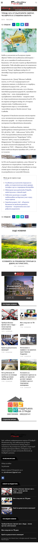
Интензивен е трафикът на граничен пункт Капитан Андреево (28, 351)
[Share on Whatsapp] (18, 24)
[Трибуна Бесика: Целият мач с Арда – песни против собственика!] (9, 314)
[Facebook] (2, 477)
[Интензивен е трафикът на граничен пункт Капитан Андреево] (28, 339)
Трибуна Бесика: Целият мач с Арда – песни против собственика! (8, 326)
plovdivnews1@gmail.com (12, 472)
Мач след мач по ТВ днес (27, 324)
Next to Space (5, 539)
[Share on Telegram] (22, 24)
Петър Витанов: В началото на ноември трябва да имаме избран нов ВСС (9, 376)
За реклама (5, 466)
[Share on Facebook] (13, 24)
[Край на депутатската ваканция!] (9, 339)
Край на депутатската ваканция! (9, 349)
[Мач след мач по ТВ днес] (28, 314)
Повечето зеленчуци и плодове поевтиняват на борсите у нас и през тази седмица (18, 197)
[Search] (36, 3)
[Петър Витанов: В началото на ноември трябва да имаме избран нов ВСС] (9, 364)
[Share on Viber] (27, 24)
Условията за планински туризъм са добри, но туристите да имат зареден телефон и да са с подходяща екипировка (19, 185)
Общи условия (6, 463)
